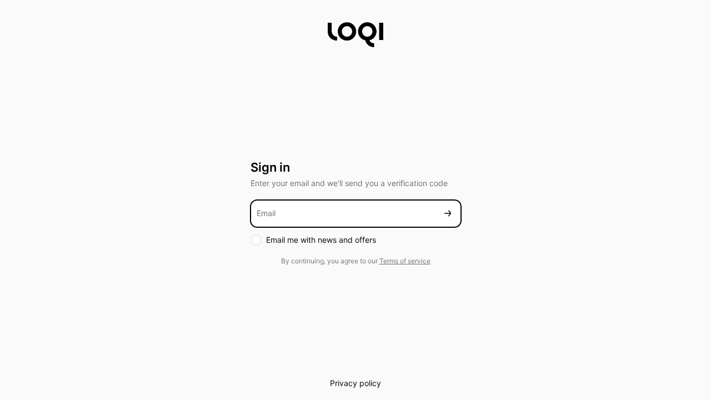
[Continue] (447, 213)
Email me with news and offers (321, 239)
